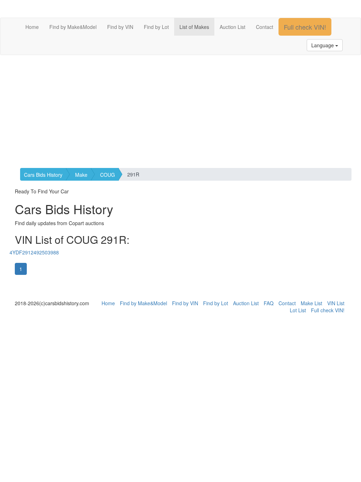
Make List (311, 303)
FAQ (269, 303)
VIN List (335, 303)
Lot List (298, 310)
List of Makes (194, 26)
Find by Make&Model (73, 26)
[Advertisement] (180, 111)
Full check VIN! (305, 26)
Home (32, 26)
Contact (264, 26)
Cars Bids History (43, 174)
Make (81, 174)
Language (323, 45)
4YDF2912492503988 (34, 252)
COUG (107, 174)
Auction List (232, 26)
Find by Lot (156, 26)
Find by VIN (120, 26)
